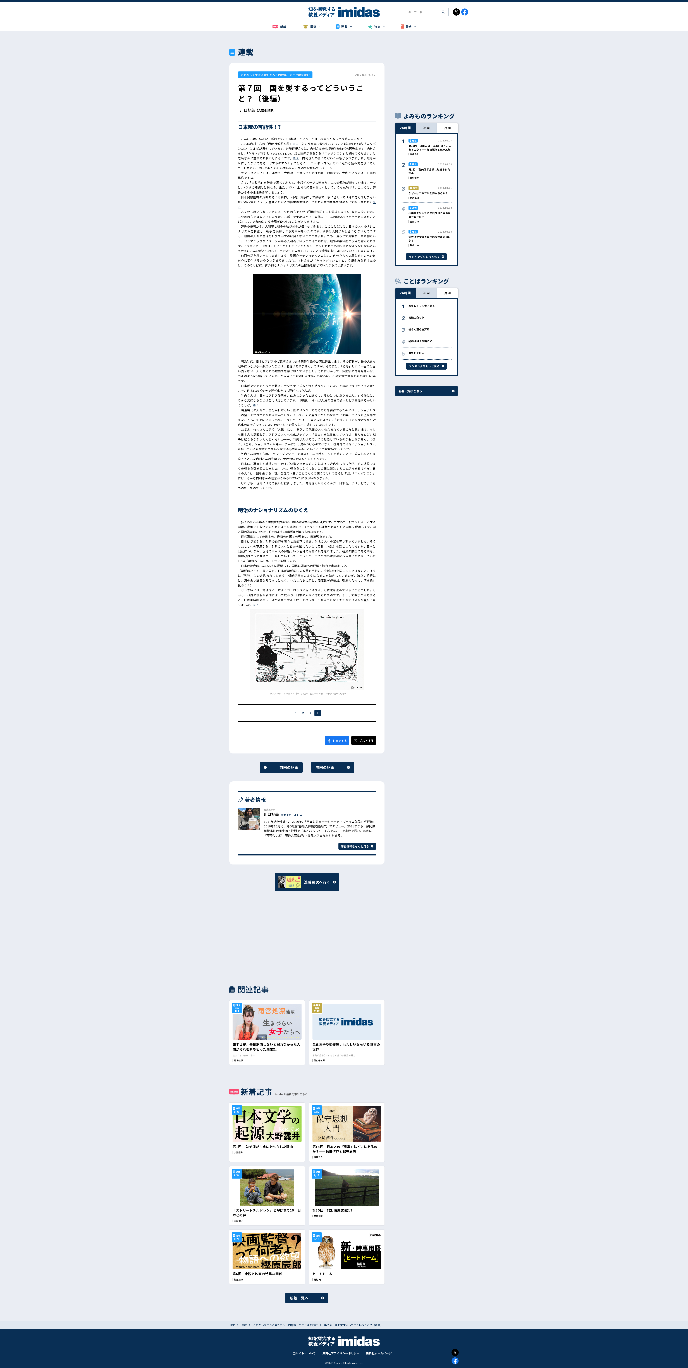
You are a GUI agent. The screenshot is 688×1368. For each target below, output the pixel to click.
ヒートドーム (322, 1273)
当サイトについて (304, 1353)
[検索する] (443, 12)
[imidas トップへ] (344, 12)
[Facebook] (455, 1360)
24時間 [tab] (405, 127)
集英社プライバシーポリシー (341, 1353)
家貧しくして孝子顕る (421, 305)
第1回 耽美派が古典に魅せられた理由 (263, 1146)
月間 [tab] (447, 127)
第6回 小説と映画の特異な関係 (257, 1273)
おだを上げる (416, 353)
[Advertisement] (267, 937)
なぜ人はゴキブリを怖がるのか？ (428, 193)
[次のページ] (317, 713)
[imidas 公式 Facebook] (464, 12)
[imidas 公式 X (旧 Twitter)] (456, 12)
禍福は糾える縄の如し (421, 341)
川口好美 (247, 110)
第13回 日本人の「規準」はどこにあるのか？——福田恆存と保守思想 (345, 1149)
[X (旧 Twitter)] (455, 1352)
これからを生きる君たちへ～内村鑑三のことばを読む (275, 75)
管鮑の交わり (416, 317)
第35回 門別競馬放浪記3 (332, 1210)
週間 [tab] (426, 127)
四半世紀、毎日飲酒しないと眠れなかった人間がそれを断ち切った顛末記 (266, 1046)
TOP (232, 1325)
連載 (244, 1325)
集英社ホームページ (379, 1353)
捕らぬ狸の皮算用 (419, 329)
